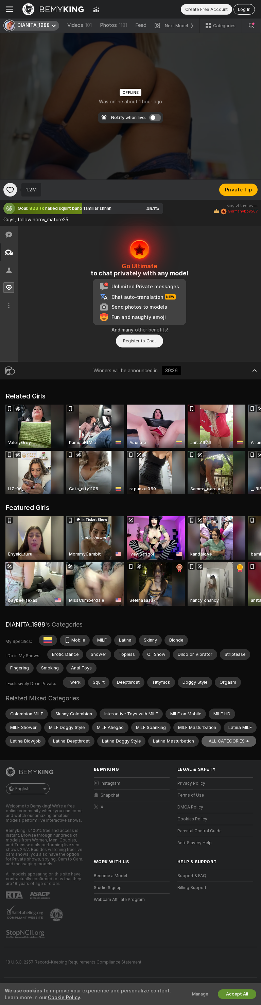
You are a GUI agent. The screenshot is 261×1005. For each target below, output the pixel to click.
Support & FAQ (191, 875)
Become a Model (110, 875)
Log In (244, 9)
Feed (140, 25)
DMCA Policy (190, 807)
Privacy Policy (191, 783)
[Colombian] (48, 640)
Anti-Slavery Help (194, 842)
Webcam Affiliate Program (119, 899)
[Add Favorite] (10, 190)
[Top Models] (96, 9)
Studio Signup (108, 887)
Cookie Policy (64, 997)
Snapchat (110, 795)
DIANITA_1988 (25, 624)
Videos (79, 25)
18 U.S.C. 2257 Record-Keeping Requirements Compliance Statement (73, 962)
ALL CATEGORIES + (229, 741)
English (22, 788)
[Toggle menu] (9, 9)
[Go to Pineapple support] (57, 914)
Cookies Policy (192, 819)
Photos (113, 25)
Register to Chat (139, 340)
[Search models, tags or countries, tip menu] (251, 25)
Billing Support (191, 887)
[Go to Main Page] (53, 9)
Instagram (110, 783)
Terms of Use (190, 795)
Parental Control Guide (199, 831)
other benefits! (151, 330)
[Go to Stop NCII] (26, 934)
